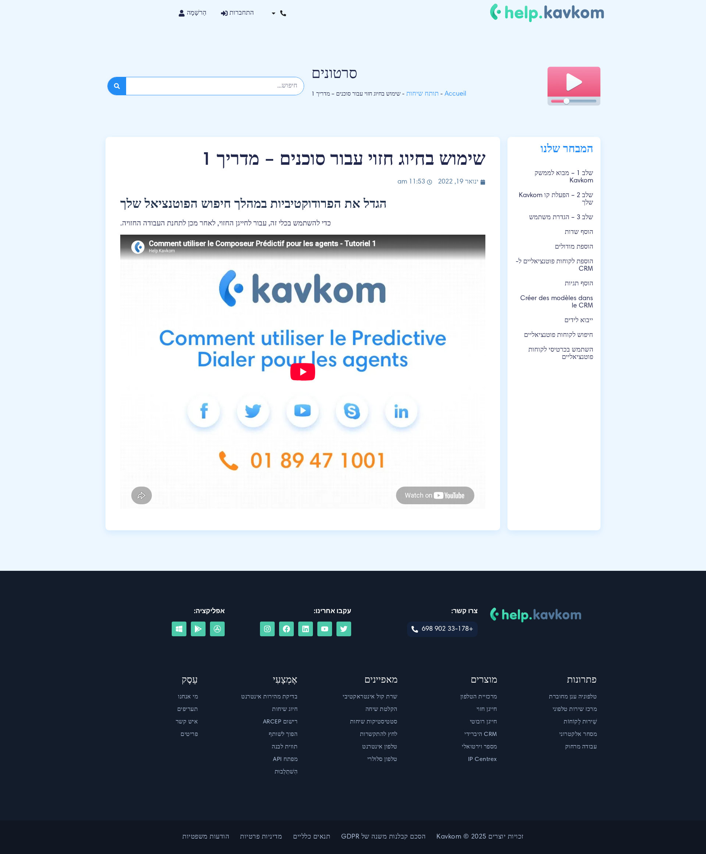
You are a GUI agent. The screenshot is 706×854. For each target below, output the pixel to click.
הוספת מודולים (574, 247)
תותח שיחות (422, 94)
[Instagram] (267, 629)
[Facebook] (286, 629)
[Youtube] (324, 629)
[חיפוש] (117, 86)
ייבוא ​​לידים (578, 320)
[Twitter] (343, 629)
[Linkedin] (305, 629)
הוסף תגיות (579, 284)
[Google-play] (198, 629)
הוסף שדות (579, 232)
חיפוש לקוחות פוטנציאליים (558, 335)
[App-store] (217, 629)
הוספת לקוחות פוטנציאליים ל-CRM (554, 266)
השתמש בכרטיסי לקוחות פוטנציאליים (560, 354)
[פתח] (274, 13)
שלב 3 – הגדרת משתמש (561, 217)
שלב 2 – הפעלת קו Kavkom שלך (556, 199)
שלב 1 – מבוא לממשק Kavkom (564, 177)
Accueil (455, 94)
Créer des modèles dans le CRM (556, 302)
